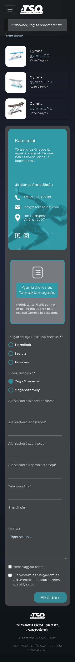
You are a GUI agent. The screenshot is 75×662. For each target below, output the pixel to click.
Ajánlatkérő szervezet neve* (31, 401)
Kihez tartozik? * (21, 373)
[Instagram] (26, 235)
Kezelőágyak (15, 35)
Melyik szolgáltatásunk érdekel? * (35, 337)
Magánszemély (27, 390)
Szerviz (20, 353)
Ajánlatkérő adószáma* (27, 422)
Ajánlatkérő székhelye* (27, 444)
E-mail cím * (18, 508)
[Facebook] (17, 235)
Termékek (23, 345)
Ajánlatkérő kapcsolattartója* (32, 465)
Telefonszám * (19, 486)
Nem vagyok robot (28, 567)
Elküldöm (50, 597)
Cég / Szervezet (27, 381)
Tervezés (22, 362)
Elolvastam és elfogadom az (37, 579)
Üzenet (14, 529)
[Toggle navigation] (10, 9)
